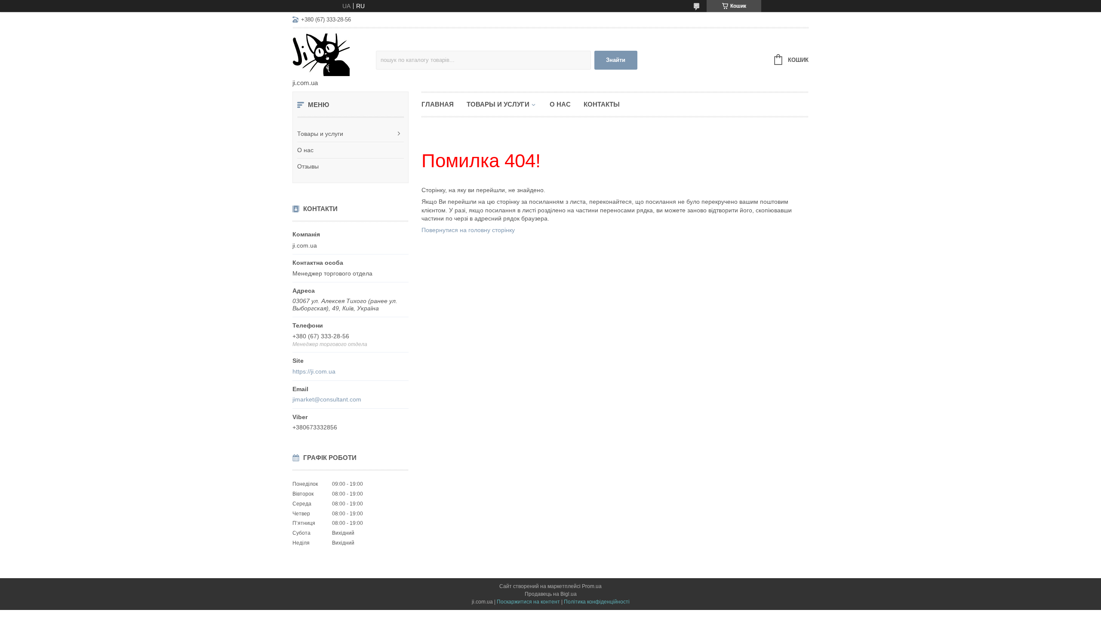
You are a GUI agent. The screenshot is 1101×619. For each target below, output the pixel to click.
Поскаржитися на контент (528, 602)
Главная (437, 104)
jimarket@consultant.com (326, 399)
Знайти (615, 60)
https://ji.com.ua (313, 371)
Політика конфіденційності (597, 602)
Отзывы (308, 166)
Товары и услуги (320, 133)
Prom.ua (592, 586)
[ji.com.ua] (334, 54)
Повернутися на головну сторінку (468, 230)
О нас (305, 150)
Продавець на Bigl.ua (551, 594)
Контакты (602, 104)
